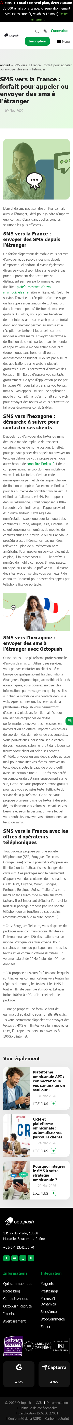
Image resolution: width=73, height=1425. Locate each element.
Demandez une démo (69, 721)
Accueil (5, 65)
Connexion (59, 30)
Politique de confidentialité (38, 1408)
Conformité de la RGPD (24, 1418)
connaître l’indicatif (40, 464)
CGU (39, 1403)
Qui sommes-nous (17, 1283)
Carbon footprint (57, 1418)
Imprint (9, 1313)
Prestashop (49, 1291)
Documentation (57, 1403)
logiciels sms (20, 292)
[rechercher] (36, 31)
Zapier (45, 1326)
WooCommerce (53, 1319)
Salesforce (49, 1311)
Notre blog (11, 1291)
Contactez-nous (15, 1298)
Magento (47, 1283)
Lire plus (41, 1104)
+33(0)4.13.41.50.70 (18, 1247)
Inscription (37, 41)
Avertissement (14, 1321)
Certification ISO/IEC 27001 (38, 1413)
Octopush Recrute (17, 1306)
